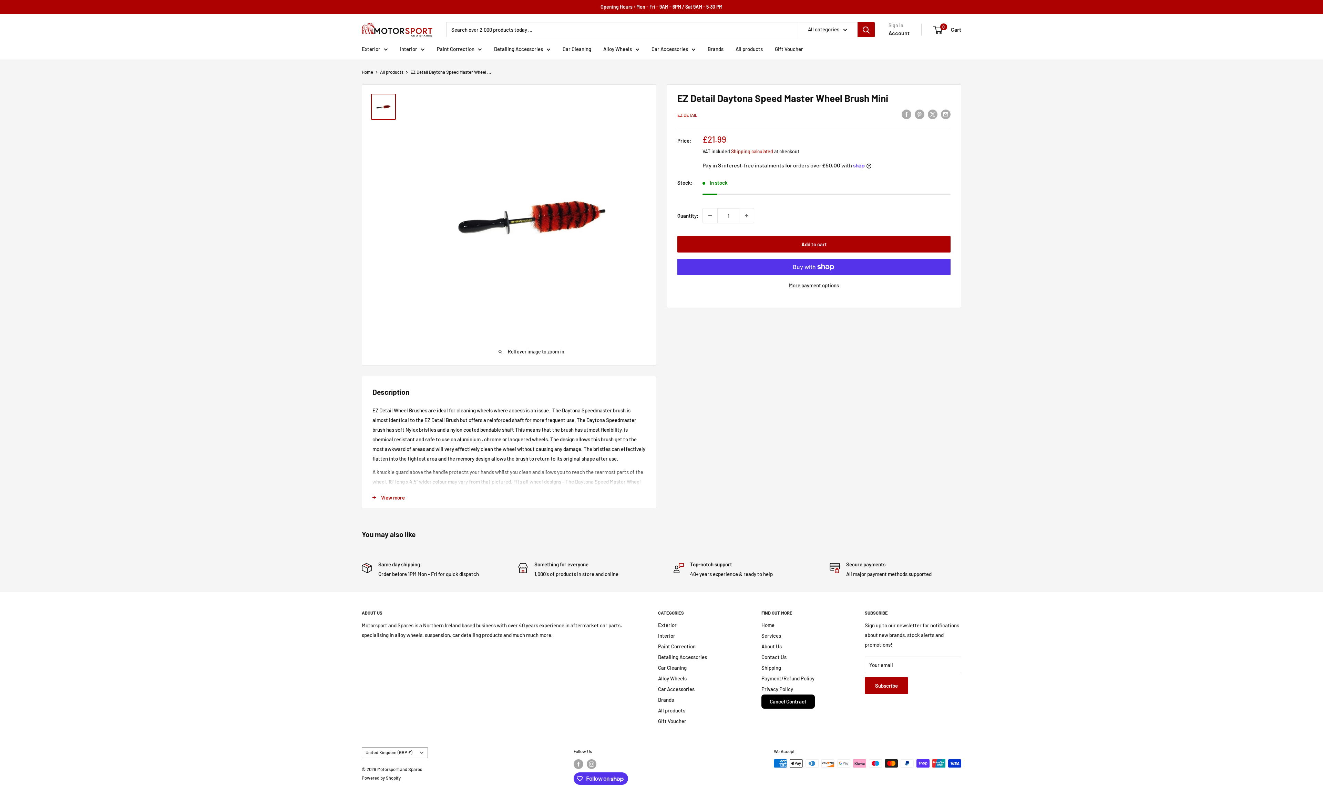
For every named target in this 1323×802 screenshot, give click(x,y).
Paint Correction (455, 49)
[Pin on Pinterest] (919, 114)
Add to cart (814, 244)
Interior (408, 49)
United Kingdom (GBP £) (389, 752)
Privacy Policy (777, 689)
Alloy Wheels (617, 49)
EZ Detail (687, 115)
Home (367, 72)
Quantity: (687, 216)
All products (749, 49)
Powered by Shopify (381, 778)
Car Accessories (670, 49)
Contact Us (774, 657)
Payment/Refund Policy (787, 678)
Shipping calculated (752, 151)
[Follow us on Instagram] (591, 764)
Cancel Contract (788, 701)
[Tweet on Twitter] (932, 114)
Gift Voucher (789, 49)
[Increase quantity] (746, 215)
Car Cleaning (577, 49)
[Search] (866, 29)
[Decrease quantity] (710, 215)
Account (899, 33)
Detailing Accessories (518, 49)
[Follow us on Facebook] (578, 764)
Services (771, 636)
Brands (716, 49)
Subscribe (886, 685)
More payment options (814, 285)
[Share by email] (946, 114)
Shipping (771, 668)
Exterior (371, 49)
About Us (771, 646)
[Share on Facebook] (906, 114)
